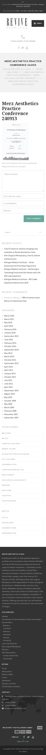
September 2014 (11, 349)
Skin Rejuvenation (8, 652)
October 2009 (10, 400)
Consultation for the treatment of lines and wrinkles (21, 619)
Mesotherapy (8, 475)
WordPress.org (9, 533)
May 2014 (8, 353)
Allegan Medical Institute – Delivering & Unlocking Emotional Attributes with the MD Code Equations (22, 272)
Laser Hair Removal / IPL (13, 470)
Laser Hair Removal (9, 643)
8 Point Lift (7, 640)
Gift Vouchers (7, 671)
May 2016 (8, 322)
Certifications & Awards (11, 686)
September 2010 (11, 390)
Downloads (6, 680)
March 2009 (9, 407)
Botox (5, 438)
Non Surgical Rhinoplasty (14, 480)
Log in (5, 517)
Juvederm (7, 628)
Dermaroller (7, 658)
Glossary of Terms (9, 683)
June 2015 (8, 339)
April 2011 (8, 387)
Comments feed (9, 528)
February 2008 (10, 411)
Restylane (6, 490)
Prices (4, 668)
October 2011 (10, 377)
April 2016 (8, 326)
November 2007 (11, 414)
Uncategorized (9, 501)
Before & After (7, 674)
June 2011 (8, 383)
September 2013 (11, 363)
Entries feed (7, 523)
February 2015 (10, 343)
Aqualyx (5, 616)
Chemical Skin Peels (11, 444)
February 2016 (10, 329)
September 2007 (11, 417)
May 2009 (8, 404)
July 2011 (8, 380)
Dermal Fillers (9, 449)
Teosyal (6, 637)
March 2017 (9, 319)
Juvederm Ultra (9, 464)
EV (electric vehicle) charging (16, 454)
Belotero (6, 433)
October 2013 (10, 360)
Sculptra (6, 496)
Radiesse (6, 485)
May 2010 (8, 397)
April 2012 (8, 370)
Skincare (5, 649)
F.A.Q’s (4, 677)
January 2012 (10, 373)
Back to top (23, 741)
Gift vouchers (8, 459)
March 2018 (9, 315)
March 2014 (9, 356)
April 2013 (8, 366)
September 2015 (11, 336)
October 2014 (10, 346)
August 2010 (9, 394)
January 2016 (10, 332)
